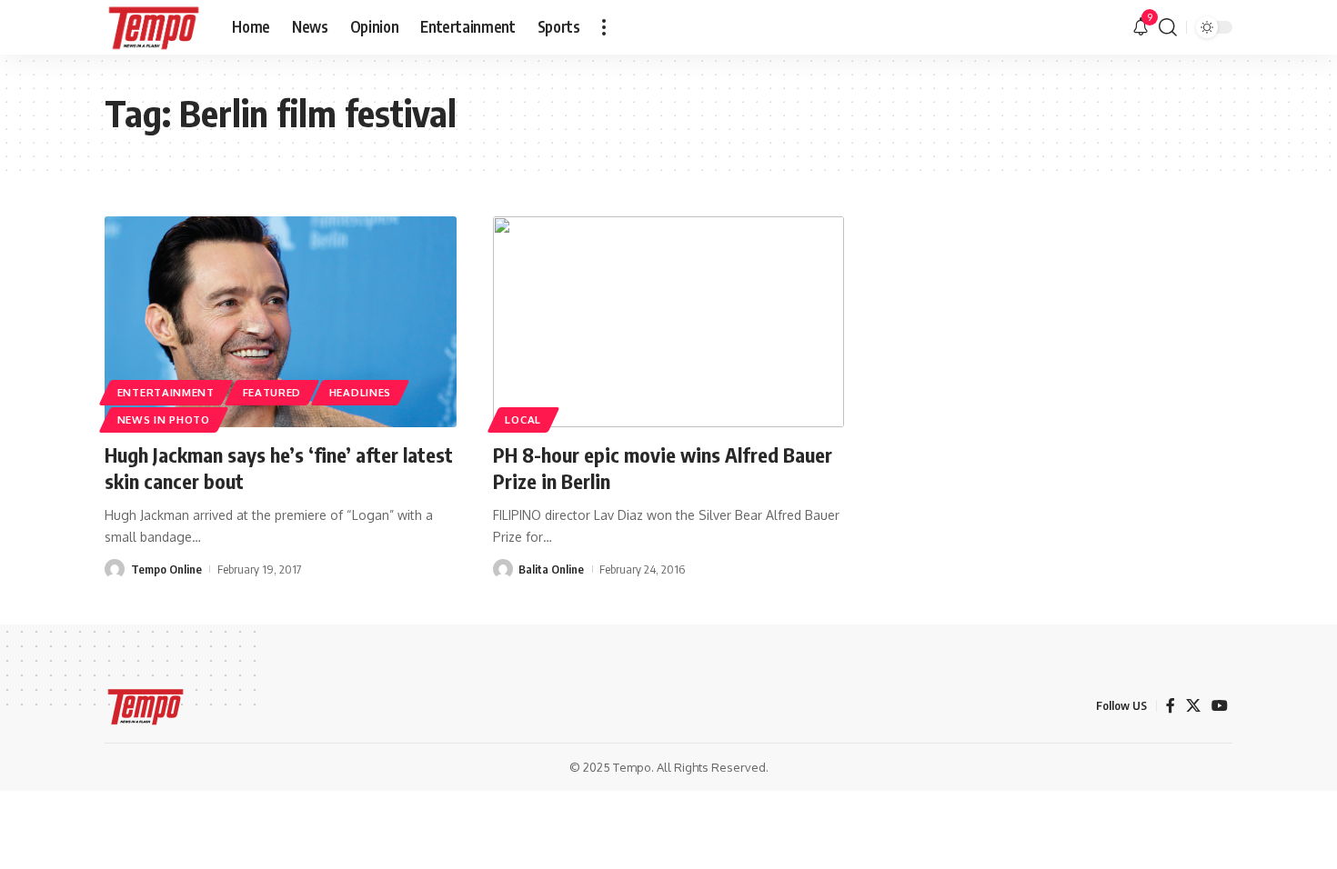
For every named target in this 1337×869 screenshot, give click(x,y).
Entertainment (166, 392)
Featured (272, 392)
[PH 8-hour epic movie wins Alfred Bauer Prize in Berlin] (669, 321)
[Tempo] (154, 27)
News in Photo (163, 419)
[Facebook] (1170, 706)
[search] (1168, 27)
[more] (604, 27)
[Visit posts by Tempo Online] (115, 569)
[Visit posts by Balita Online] (503, 569)
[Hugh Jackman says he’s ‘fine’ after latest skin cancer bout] (281, 321)
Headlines (360, 392)
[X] (1193, 706)
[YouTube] (1219, 706)
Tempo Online (166, 569)
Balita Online (551, 569)
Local (523, 419)
